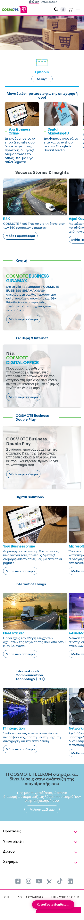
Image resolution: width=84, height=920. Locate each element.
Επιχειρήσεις (49, 1)
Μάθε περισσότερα (23, 319)
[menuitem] (18, 881)
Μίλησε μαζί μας (42, 809)
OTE (7, 897)
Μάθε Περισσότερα (20, 236)
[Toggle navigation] (78, 9)
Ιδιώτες (34, 1)
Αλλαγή (42, 79)
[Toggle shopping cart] (70, 9)
